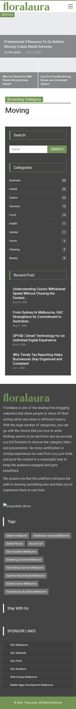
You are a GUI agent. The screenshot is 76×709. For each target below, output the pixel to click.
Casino (13, 197)
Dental (13, 189)
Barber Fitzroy (15, 543)
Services (7, 14)
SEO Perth (16, 661)
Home (13, 240)
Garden (13, 232)
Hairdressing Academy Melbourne (26, 591)
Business (14, 180)
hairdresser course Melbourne (51, 535)
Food (12, 214)
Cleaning (14, 249)
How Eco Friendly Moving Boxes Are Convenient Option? (56, 80)
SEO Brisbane (18, 669)
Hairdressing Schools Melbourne (26, 575)
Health (13, 223)
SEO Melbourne (19, 645)
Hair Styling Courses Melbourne (25, 567)
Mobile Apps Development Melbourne (31, 685)
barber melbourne (17, 535)
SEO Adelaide (18, 653)
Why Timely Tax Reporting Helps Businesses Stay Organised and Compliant (38, 359)
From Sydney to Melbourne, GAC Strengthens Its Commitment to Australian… (38, 316)
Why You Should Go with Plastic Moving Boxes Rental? (17, 80)
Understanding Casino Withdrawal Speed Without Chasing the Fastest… (39, 293)
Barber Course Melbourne (21, 583)
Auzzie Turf (36, 543)
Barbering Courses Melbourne (24, 559)
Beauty (13, 258)
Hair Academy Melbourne (21, 551)
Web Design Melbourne (23, 677)
